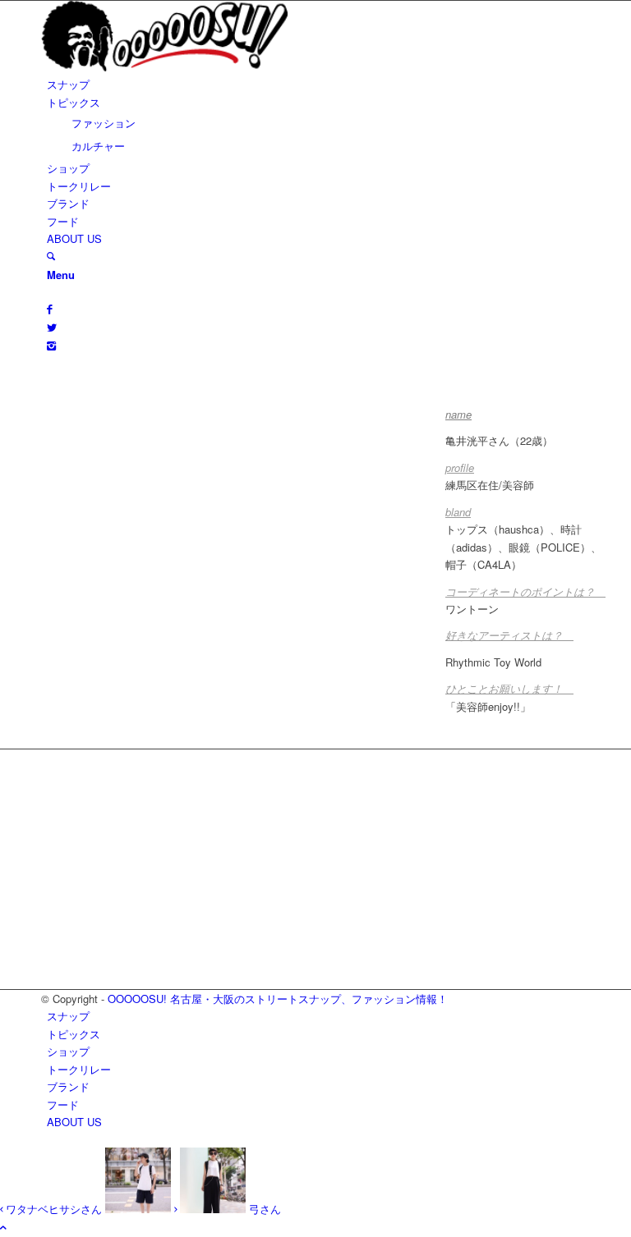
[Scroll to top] (3, 1227)
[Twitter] (52, 327)
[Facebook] (50, 308)
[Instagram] (51, 345)
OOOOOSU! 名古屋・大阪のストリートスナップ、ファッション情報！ (278, 998)
